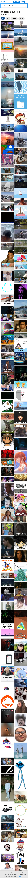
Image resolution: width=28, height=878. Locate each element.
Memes (21, 18)
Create (17, 1)
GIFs (8, 18)
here (20, 876)
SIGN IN (22, 1)
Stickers (14, 18)
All (3, 18)
